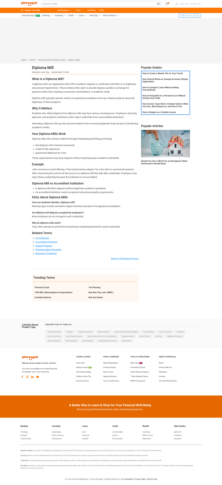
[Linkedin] (32, 377)
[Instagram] (27, 377)
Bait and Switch (96, 297)
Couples (69, 332)
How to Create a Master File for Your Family (162, 73)
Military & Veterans (174, 336)
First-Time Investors (74, 336)
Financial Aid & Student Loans (52, 60)
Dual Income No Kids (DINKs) (126, 332)
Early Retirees (148, 332)
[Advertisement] (111, 39)
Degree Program (43, 245)
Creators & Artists (85, 332)
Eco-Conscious (165, 332)
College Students (54, 332)
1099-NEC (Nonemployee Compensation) (53, 292)
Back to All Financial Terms (124, 258)
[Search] (158, 4)
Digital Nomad (103, 332)
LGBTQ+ (158, 336)
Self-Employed (71, 341)
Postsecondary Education (48, 249)
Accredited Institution (46, 242)
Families (180, 332)
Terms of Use (152, 479)
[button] (167, 4)
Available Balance (43, 297)
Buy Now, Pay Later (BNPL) (101, 292)
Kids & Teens (145, 336)
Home (24, 60)
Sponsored (126, 341)
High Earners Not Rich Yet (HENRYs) (102, 336)
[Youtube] (37, 377)
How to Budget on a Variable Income (159, 112)
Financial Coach (42, 287)
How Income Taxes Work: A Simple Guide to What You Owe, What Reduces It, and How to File (165, 105)
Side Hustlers (87, 341)
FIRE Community (54, 336)
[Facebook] (22, 377)
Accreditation (42, 238)
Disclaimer (129, 479)
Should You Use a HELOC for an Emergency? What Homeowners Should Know (164, 162)
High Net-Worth (128, 336)
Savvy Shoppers (54, 341)
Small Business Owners (107, 341)
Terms (32, 60)
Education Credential (46, 253)
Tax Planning (94, 287)
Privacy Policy (140, 479)
